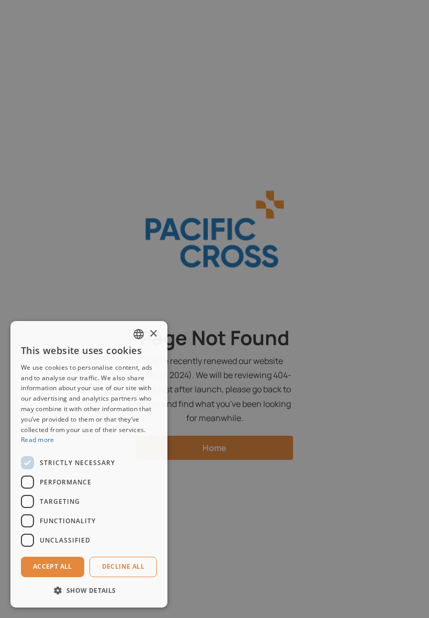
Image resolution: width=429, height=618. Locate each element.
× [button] (153, 334)
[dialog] (88, 464)
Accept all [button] (52, 566)
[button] (89, 590)
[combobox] (138, 334)
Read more (37, 439)
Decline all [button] (123, 566)
